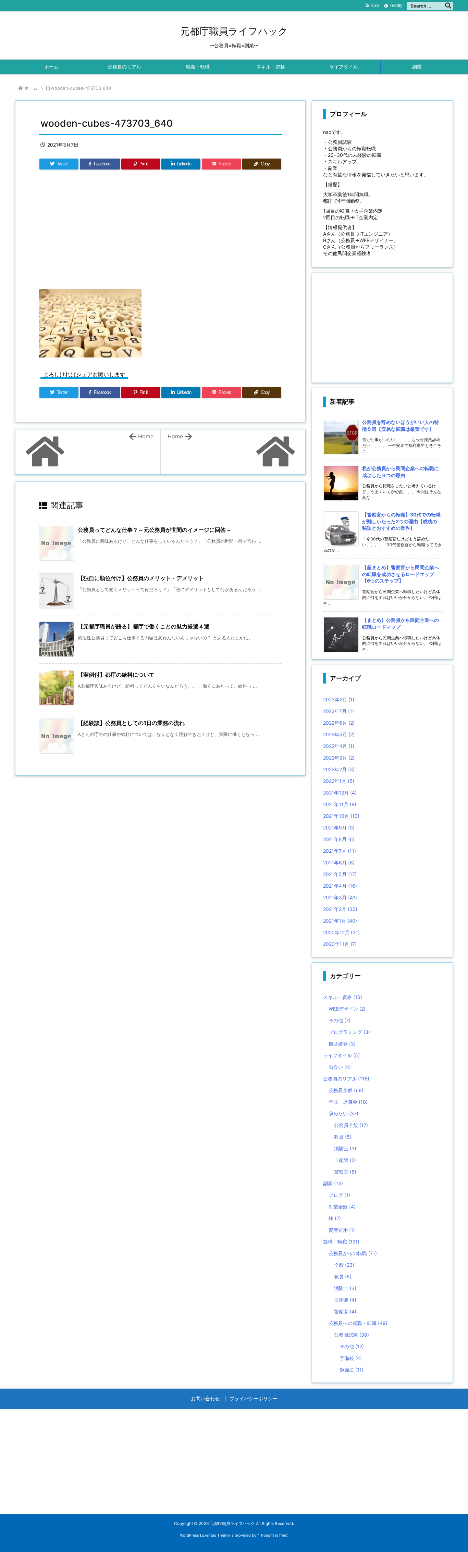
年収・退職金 (348, 1102)
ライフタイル (341, 1055)
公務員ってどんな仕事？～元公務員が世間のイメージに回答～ (154, 529)
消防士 (345, 1148)
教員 (343, 1137)
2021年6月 (339, 862)
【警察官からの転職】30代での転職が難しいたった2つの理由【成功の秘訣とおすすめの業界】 (401, 521)
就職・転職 (341, 1241)
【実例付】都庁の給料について (116, 674)
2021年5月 (340, 874)
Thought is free (272, 1535)
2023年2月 (338, 699)
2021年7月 (339, 851)
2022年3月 (339, 758)
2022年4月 (338, 746)
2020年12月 (341, 932)
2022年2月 (339, 769)
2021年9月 (339, 827)
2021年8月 (339, 839)
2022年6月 (339, 723)
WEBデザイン (347, 1009)
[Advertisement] (160, 234)
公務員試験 (351, 1335)
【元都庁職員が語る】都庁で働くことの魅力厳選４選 (143, 626)
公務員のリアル (346, 1078)
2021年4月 (340, 886)
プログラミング (349, 1032)
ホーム (31, 88)
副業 (333, 1183)
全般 (344, 1265)
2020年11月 (340, 944)
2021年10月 (341, 816)
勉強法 (352, 1370)
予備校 (351, 1358)
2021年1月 (340, 921)
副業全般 (342, 1207)
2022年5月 (339, 734)
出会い (340, 1067)
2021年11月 (339, 804)
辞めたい (343, 1113)
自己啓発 (342, 1044)
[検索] (448, 6)
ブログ (339, 1195)
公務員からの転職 (353, 1253)
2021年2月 (340, 909)
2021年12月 (340, 793)
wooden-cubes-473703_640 (81, 88)
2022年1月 (338, 781)
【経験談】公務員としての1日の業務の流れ (131, 722)
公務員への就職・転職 (358, 1323)
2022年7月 (338, 711)
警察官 (345, 1172)
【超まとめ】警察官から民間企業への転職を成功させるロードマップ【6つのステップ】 (400, 574)
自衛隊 (345, 1160)
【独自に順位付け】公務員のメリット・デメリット (141, 578)
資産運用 (342, 1230)
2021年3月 (340, 897)
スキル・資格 (342, 997)
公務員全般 (346, 1090)
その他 (339, 1020)
